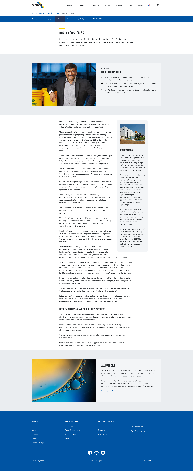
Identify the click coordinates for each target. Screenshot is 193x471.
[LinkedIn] (96, 453)
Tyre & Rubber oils (138, 431)
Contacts (140, 5)
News (107, 5)
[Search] (158, 5)
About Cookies (70, 434)
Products (81, 5)
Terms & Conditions (72, 430)
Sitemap (68, 439)
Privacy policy (70, 426)
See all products (107, 391)
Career (129, 5)
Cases (60, 19)
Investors (118, 5)
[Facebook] (90, 453)
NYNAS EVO (98, 19)
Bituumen (101, 426)
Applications (48, 19)
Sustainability (95, 5)
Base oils (101, 430)
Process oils (102, 434)
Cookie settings (38, 443)
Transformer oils (137, 427)
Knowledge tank (82, 19)
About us (69, 5)
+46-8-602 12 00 (149, 461)
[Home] (38, 5)
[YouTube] (103, 453)
